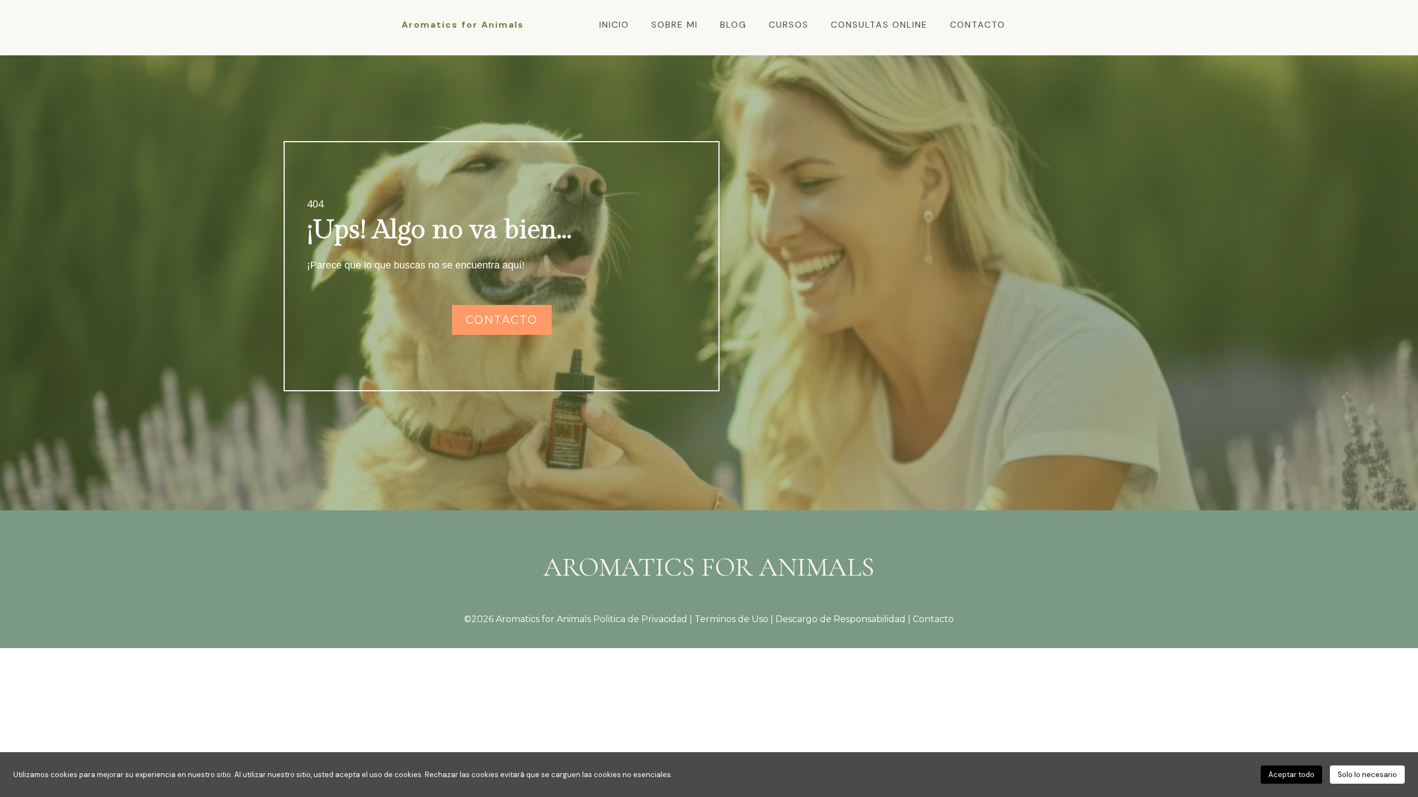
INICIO (614, 24)
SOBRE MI (674, 24)
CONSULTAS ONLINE (879, 24)
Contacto (933, 619)
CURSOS (789, 24)
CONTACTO (977, 24)
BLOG (733, 24)
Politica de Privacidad (640, 619)
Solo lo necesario (1367, 774)
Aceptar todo (1291, 774)
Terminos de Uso (731, 619)
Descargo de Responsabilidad (841, 619)
